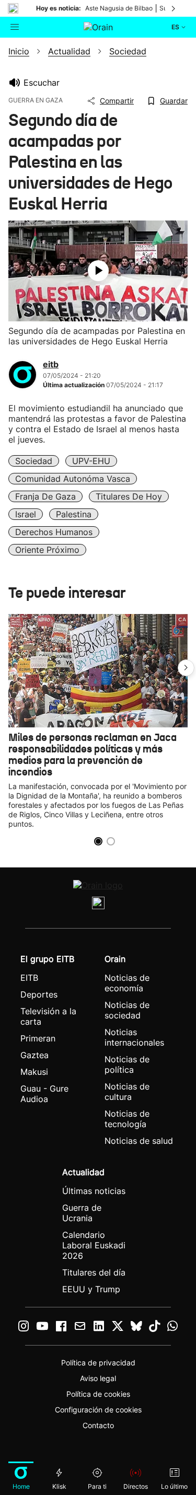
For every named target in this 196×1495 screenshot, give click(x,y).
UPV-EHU (91, 461)
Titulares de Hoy (129, 496)
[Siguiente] (174, 8)
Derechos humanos (54, 532)
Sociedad (33, 461)
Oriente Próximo (47, 549)
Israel (25, 514)
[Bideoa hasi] (98, 270)
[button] (186, 667)
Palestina (73, 514)
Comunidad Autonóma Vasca (72, 478)
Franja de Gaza (45, 496)
